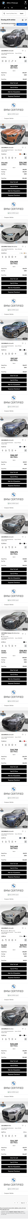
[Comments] (26, 61)
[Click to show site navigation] (25, 8)
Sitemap (15, 1211)
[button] (26, 37)
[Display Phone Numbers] (8, 8)
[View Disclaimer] (15, 61)
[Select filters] (23, 20)
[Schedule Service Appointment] (5, 8)
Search (21, 13)
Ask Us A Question (14, 92)
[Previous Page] (14, 1203)
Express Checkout (14, 96)
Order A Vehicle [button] (21, 24)
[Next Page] (17, 1203)
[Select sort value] (25, 19)
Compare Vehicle (8, 118)
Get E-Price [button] (14, 87)
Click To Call (14, 83)
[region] (14, 76)
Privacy (19, 1211)
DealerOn (11, 1211)
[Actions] (25, 50)
